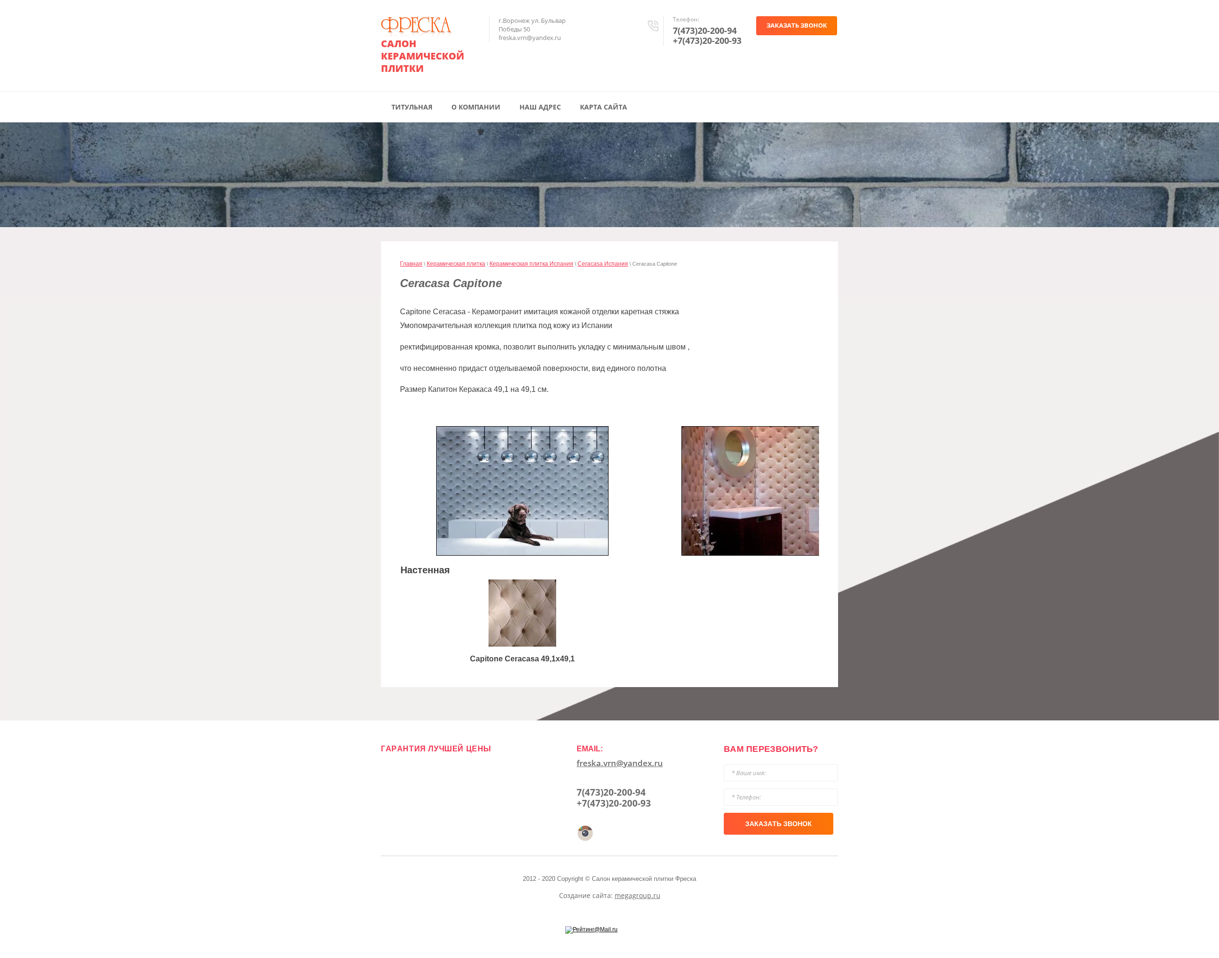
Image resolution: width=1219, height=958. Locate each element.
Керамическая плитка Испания (531, 263)
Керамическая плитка (456, 263)
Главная (411, 263)
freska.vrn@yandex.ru (620, 763)
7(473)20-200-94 (705, 30)
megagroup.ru (637, 895)
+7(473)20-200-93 (707, 40)
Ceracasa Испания (603, 263)
